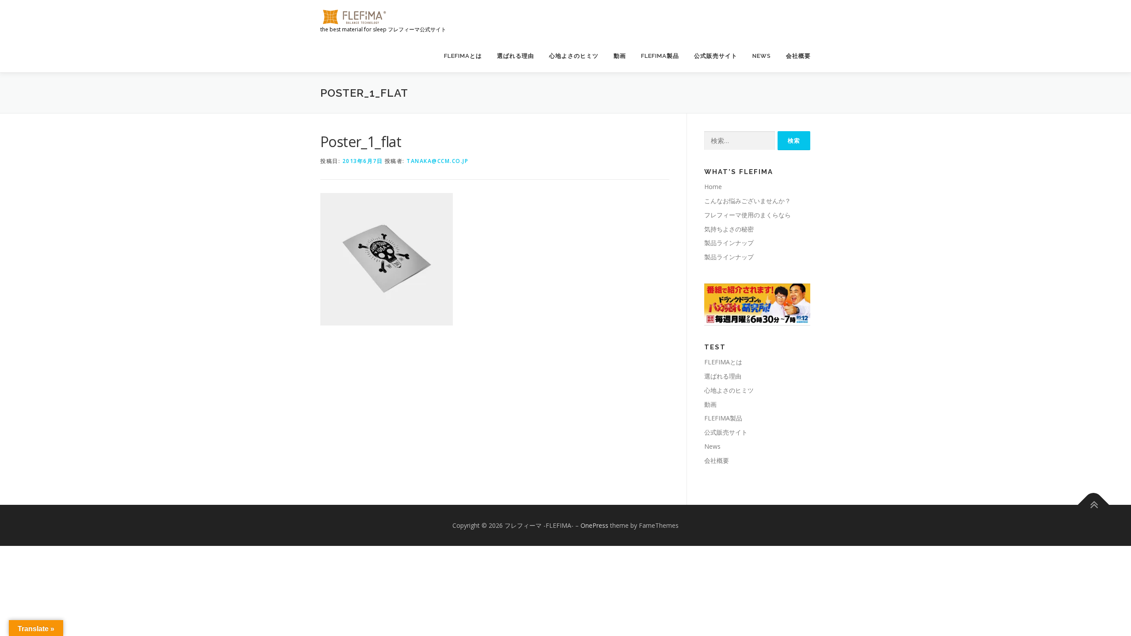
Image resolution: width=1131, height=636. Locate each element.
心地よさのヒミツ (574, 56)
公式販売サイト (715, 56)
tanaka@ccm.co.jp (437, 161)
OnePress (594, 525)
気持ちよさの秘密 (729, 229)
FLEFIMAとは (463, 56)
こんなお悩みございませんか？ (747, 201)
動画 (620, 56)
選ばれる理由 (515, 56)
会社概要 (798, 56)
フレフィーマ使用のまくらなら (747, 215)
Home (713, 186)
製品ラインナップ (729, 242)
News (761, 56)
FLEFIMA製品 (660, 56)
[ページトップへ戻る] (1093, 504)
